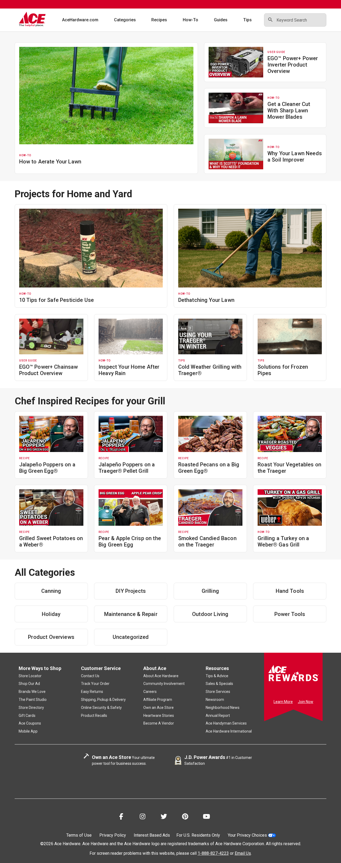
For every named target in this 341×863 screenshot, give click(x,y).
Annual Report (218, 715)
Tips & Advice (217, 676)
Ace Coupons (30, 723)
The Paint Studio (33, 699)
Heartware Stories (158, 715)
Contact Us (90, 676)
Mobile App (28, 731)
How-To (190, 19)
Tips (247, 19)
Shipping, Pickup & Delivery (103, 699)
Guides (221, 19)
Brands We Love (32, 691)
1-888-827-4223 (213, 853)
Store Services (218, 691)
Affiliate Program (157, 699)
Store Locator (30, 676)
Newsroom (215, 699)
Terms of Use (79, 835)
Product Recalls (94, 715)
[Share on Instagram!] (143, 817)
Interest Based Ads (152, 835)
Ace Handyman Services (226, 723)
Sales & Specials (219, 683)
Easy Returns (92, 691)
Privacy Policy (112, 835)
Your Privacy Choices (247, 835)
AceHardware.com (80, 19)
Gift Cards (27, 715)
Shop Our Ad (29, 683)
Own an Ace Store (158, 707)
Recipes (159, 19)
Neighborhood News (222, 707)
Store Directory (31, 707)
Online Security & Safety (101, 707)
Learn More (283, 702)
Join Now (305, 702)
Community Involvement (164, 683)
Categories (125, 19)
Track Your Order (95, 683)
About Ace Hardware (160, 676)
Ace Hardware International (229, 731)
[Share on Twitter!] (164, 817)
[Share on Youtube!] (206, 817)
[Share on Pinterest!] (185, 817)
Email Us (243, 853)
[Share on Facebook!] (121, 817)
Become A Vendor (158, 723)
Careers (150, 691)
